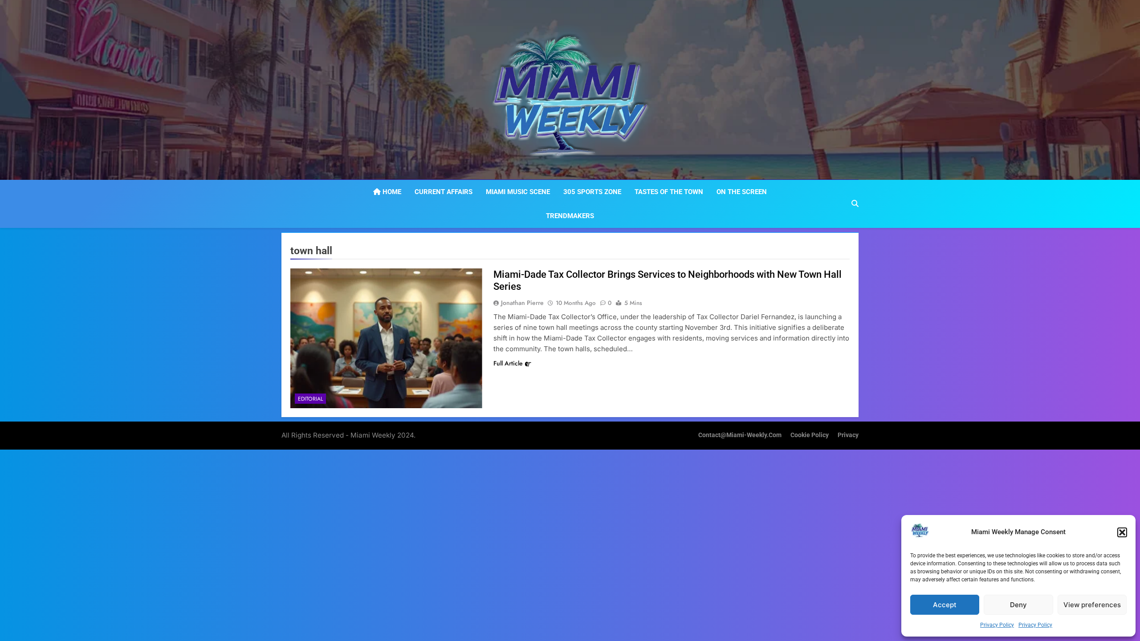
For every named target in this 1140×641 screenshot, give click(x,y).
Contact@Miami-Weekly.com (740, 435)
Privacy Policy (997, 625)
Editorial (310, 399)
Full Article (508, 363)
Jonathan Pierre (522, 302)
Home (391, 192)
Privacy (848, 435)
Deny (1018, 604)
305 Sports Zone (592, 192)
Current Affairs (443, 192)
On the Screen (742, 192)
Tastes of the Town (669, 192)
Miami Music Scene (518, 192)
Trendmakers (570, 216)
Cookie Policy (809, 435)
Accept (945, 604)
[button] (1122, 532)
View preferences (1092, 604)
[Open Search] (855, 203)
